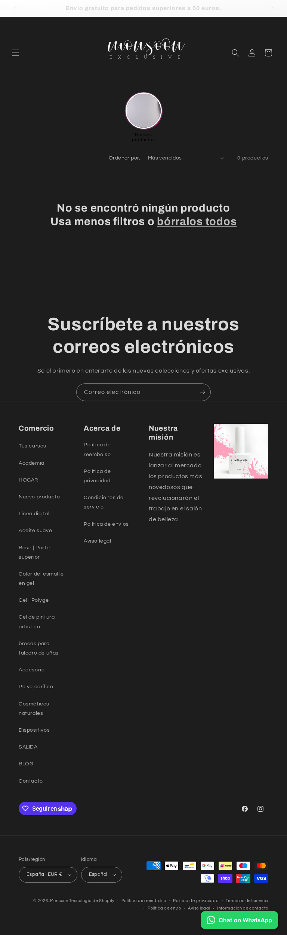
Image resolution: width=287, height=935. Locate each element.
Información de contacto (242, 908)
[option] (144, 117)
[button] (15, 53)
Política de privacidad (196, 901)
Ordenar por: (125, 158)
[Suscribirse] (202, 392)
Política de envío (164, 908)
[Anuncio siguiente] (272, 8)
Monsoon (60, 901)
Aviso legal (199, 908)
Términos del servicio (247, 901)
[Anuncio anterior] (14, 8)
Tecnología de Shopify (91, 901)
